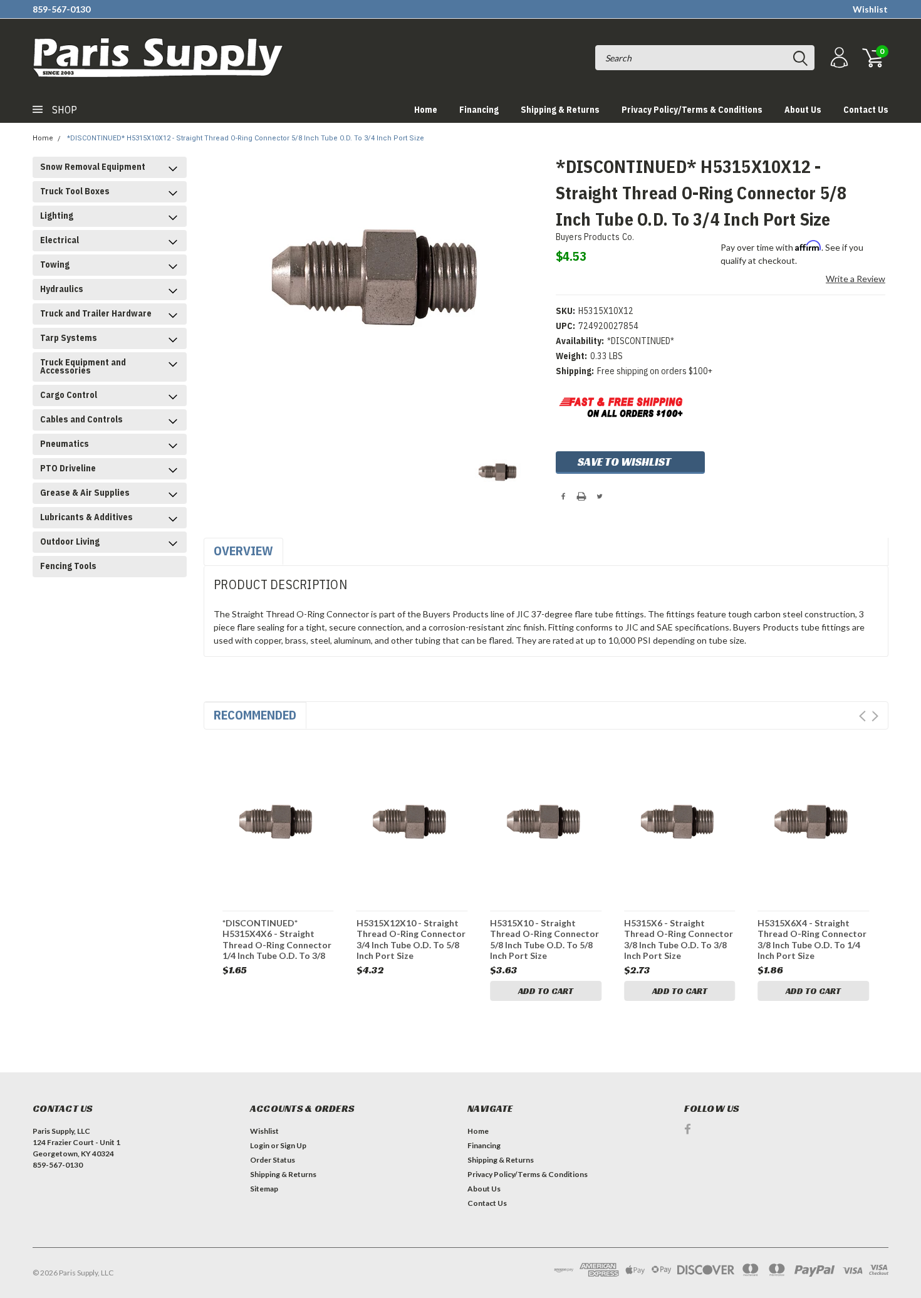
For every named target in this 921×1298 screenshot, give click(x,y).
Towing (55, 264)
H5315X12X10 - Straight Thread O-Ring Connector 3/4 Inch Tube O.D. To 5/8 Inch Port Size (411, 939)
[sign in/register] (837, 58)
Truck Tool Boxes (75, 191)
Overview (243, 550)
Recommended (255, 714)
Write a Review (855, 278)
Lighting (56, 215)
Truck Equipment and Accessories (83, 366)
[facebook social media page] (687, 1129)
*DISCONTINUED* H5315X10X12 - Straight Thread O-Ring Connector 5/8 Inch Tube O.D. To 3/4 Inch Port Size (245, 138)
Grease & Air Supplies (85, 492)
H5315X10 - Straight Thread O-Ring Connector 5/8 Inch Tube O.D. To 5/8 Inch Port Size (544, 939)
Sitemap (264, 1188)
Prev (862, 716)
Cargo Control (68, 394)
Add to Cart (545, 991)
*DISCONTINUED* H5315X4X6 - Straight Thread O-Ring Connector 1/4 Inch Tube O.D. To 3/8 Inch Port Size (276, 939)
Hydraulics (61, 289)
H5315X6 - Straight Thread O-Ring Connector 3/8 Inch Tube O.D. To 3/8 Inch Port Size (678, 939)
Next (875, 716)
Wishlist (870, 9)
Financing (479, 109)
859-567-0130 (61, 9)
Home (425, 109)
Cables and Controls (81, 419)
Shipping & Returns (560, 109)
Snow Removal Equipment (92, 166)
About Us (802, 109)
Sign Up (293, 1145)
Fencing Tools (68, 566)
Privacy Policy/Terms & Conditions (692, 109)
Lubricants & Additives (86, 517)
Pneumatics (64, 443)
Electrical (59, 240)
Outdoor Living (70, 541)
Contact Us (865, 109)
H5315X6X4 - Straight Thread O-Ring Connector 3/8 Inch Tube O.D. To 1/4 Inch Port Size (811, 939)
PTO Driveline (68, 468)
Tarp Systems (68, 337)
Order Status (272, 1160)
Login (259, 1145)
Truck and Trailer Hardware (96, 313)
